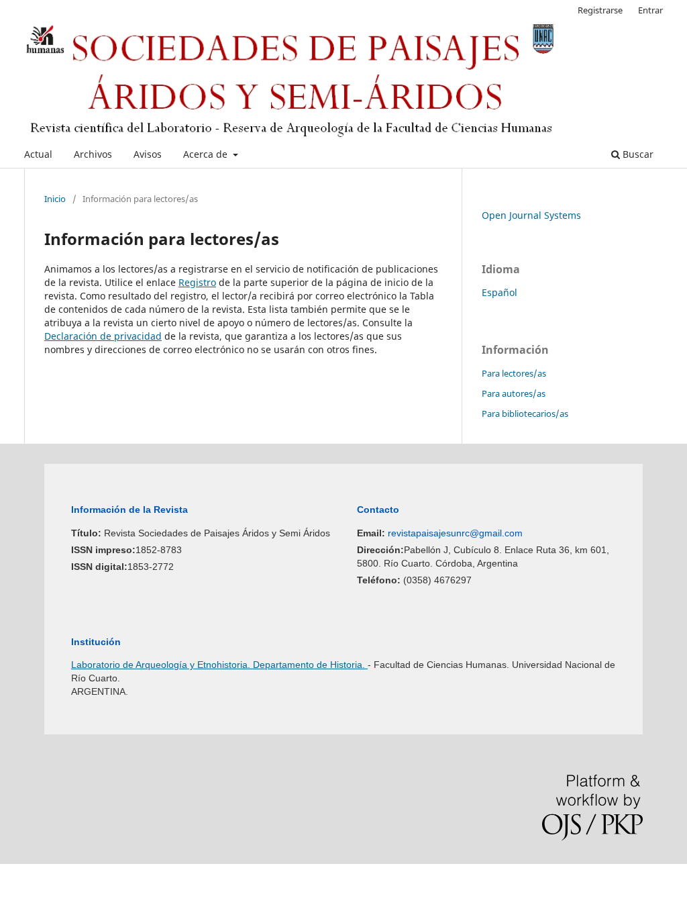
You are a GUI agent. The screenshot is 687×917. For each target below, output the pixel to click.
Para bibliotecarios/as (525, 413)
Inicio (55, 199)
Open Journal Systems (531, 215)
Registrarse (600, 10)
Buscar (636, 154)
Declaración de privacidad (103, 336)
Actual (38, 154)
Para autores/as (513, 393)
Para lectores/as (514, 373)
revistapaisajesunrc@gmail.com (455, 533)
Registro (197, 282)
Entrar (650, 10)
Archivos (93, 154)
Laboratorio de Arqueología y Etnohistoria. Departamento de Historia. (219, 664)
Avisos (148, 154)
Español (499, 292)
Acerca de (206, 154)
